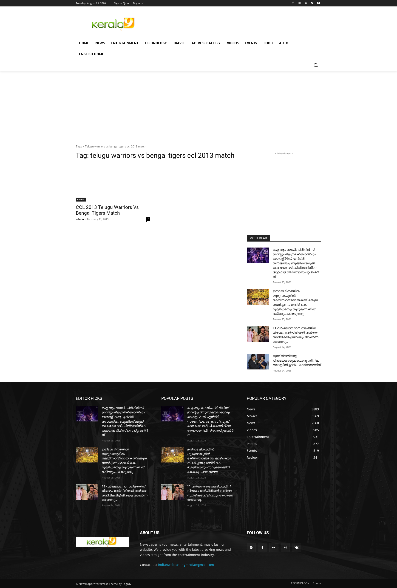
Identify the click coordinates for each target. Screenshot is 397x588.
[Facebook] (293, 3)
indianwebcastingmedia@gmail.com (186, 564)
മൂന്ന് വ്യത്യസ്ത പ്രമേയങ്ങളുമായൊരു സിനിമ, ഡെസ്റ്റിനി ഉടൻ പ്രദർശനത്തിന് (297, 360)
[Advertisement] (233, 23)
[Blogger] (251, 547)
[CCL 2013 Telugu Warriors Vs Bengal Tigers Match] (113, 183)
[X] (306, 3)
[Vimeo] (312, 3)
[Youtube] (318, 3)
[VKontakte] (296, 547)
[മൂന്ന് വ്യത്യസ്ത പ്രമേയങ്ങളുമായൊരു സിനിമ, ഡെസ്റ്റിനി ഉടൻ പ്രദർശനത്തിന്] (258, 361)
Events (81, 199)
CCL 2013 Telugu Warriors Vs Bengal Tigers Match (107, 210)
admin (80, 219)
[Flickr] (273, 547)
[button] (315, 65)
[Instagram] (299, 3)
